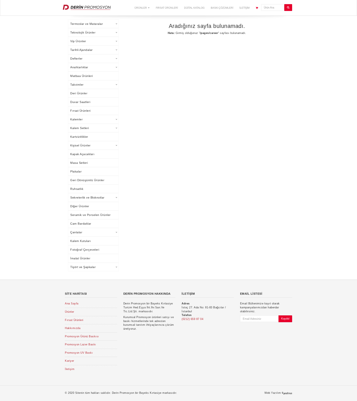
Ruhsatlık (76, 188)
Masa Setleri (79, 162)
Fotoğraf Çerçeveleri (84, 249)
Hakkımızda (72, 328)
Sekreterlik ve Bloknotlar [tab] (87, 197)
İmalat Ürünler (80, 258)
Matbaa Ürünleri (81, 76)
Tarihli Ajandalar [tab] (81, 49)
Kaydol (285, 318)
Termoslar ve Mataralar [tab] (86, 23)
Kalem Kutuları (80, 241)
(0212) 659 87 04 (192, 319)
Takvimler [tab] (77, 84)
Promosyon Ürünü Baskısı (82, 336)
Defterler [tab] (76, 58)
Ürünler (141, 7)
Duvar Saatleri (80, 102)
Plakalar (76, 171)
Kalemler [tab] (76, 119)
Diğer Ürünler (79, 206)
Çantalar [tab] (76, 232)
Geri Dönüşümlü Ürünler (87, 180)
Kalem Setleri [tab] (79, 128)
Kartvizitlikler (79, 136)
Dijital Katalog (194, 7)
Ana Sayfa (72, 303)
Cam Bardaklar (80, 223)
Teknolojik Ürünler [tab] (82, 32)
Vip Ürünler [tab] (78, 41)
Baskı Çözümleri (222, 7)
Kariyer (69, 360)
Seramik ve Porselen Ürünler (90, 215)
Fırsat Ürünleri (167, 7)
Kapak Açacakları (82, 154)
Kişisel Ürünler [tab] (80, 145)
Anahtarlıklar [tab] (79, 67)
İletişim (244, 7)
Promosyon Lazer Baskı (80, 344)
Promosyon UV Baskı (79, 352)
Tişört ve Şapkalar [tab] (83, 267)
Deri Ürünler (78, 93)
